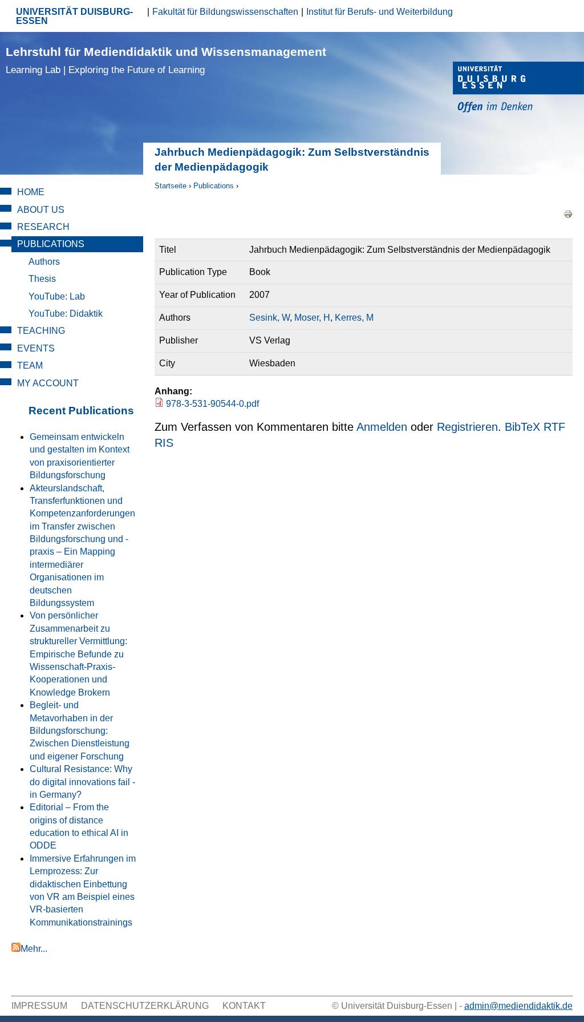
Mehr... (34, 949)
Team (30, 365)
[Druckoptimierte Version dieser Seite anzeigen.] (568, 213)
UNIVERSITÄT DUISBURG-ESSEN (74, 16)
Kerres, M (354, 317)
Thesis (42, 279)
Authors (44, 261)
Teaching (41, 331)
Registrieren (467, 427)
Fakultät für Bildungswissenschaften (225, 12)
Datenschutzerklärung (145, 1006)
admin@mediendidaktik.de (518, 1006)
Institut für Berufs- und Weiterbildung (379, 12)
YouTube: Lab (57, 296)
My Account (48, 383)
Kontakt (244, 1006)
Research (43, 227)
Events (36, 348)
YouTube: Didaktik (66, 313)
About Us (40, 210)
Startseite (170, 185)
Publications (213, 185)
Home (30, 192)
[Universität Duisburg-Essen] (518, 89)
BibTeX (522, 427)
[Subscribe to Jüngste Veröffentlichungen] (16, 949)
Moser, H (312, 317)
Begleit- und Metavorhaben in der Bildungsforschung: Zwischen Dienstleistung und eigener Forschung (79, 730)
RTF (554, 427)
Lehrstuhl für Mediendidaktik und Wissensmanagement (166, 60)
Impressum (39, 1006)
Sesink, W (269, 317)
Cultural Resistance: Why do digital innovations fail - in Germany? (82, 781)
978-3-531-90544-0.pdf (212, 404)
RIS (164, 443)
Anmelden (381, 427)
